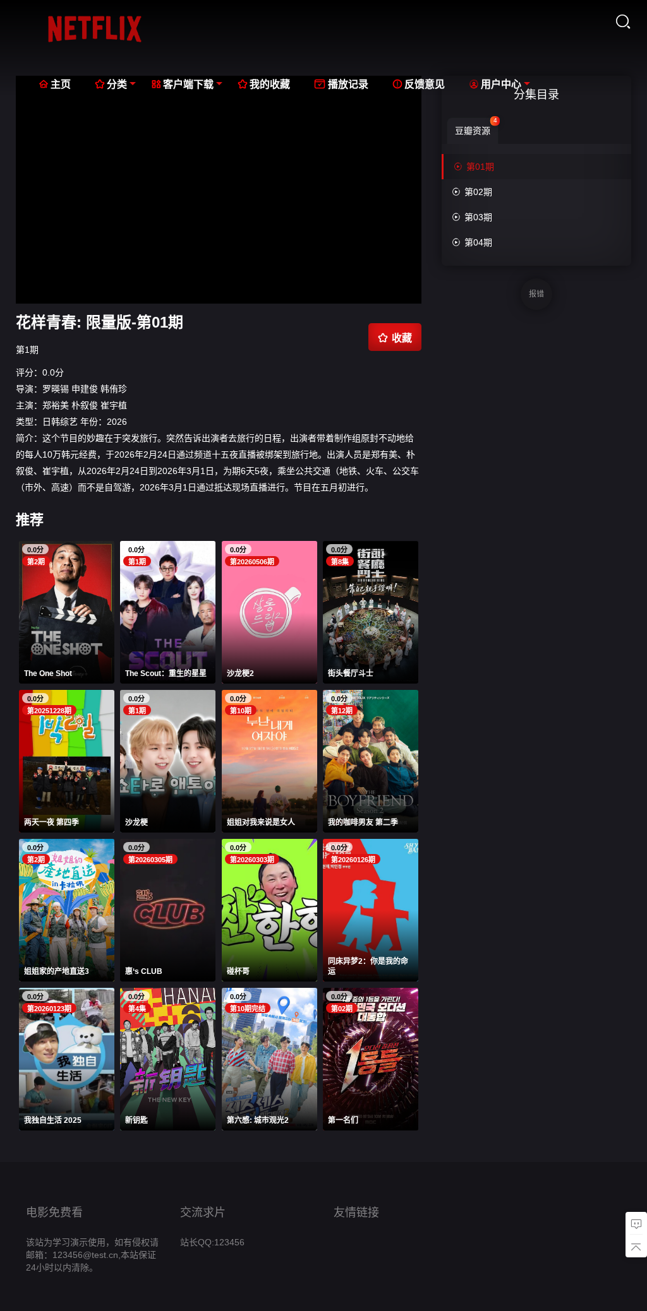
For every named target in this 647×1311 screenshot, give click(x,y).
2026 (117, 422)
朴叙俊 (84, 405)
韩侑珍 (113, 389)
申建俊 (84, 389)
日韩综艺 (60, 422)
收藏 (395, 337)
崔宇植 (113, 405)
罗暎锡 (55, 389)
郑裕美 (55, 405)
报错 (536, 294)
